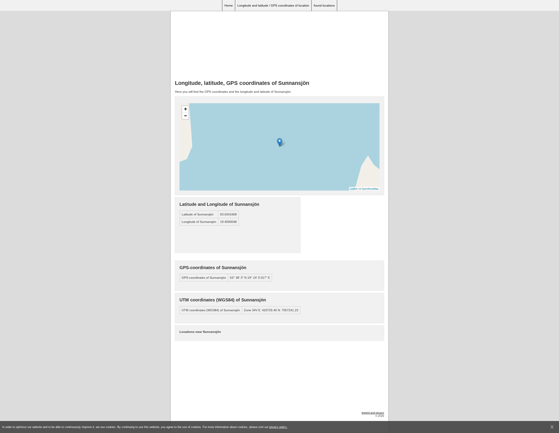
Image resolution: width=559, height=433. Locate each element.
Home (228, 5)
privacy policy (278, 427)
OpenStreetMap (370, 188)
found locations (324, 5)
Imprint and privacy (373, 412)
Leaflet (353, 188)
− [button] (185, 116)
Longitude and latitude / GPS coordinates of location (273, 5)
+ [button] (185, 109)
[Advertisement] (279, 46)
